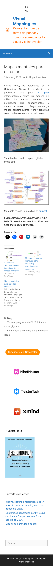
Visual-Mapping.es (24, 21)
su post (43, 211)
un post (43, 92)
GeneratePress (26, 561)
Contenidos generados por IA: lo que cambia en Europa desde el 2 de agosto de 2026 (25, 516)
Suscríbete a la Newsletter (22, 352)
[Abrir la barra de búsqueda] (49, 53)
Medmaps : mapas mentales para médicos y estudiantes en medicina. (33, 263)
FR (26, 7)
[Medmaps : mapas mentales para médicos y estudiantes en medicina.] (34, 254)
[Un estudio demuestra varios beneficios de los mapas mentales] (13, 256)
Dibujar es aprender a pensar (21, 524)
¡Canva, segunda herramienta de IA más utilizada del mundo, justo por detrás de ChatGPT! (24, 505)
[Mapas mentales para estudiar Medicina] (14, 293)
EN (26, 11)
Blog (9, 318)
